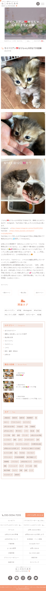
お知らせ (7, 354)
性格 (35, 466)
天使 (38, 431)
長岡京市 (17, 474)
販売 (18, 435)
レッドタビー (7, 439)
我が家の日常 (9, 337)
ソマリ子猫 (7, 435)
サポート (6, 422)
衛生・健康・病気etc (11, 351)
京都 (21, 470)
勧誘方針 (22, 418)
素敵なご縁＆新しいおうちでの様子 (16, 334)
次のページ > (39, 292)
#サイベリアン (10, 310)
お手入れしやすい (8, 431)
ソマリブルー (14, 461)
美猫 (15, 439)
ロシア (21, 466)
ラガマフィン (9, 344)
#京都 (39, 315)
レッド (31, 470)
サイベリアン (4, 284)
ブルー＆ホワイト (8, 444)
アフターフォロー (16, 422)
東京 (13, 435)
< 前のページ (6, 292)
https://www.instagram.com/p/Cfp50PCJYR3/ (27, 228)
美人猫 (32, 431)
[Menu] (42, 3)
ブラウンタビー (8, 457)
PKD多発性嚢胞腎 (19, 457)
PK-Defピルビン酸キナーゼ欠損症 (31, 448)
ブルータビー (30, 453)
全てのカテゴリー (10, 330)
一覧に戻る (23, 292)
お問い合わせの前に (9, 426)
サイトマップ (34, 562)
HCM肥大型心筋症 (36, 444)
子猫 (26, 426)
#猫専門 (21, 315)
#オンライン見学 (10, 315)
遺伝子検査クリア (31, 457)
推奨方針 (14, 418)
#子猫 (19, 310)
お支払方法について (26, 461)
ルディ (20, 439)
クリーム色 (29, 466)
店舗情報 (6, 461)
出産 (26, 470)
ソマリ (7, 348)
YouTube (22, 453)
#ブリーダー (30, 315)
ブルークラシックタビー (22, 444)
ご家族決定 (7, 418)
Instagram (20, 426)
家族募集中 (30, 418)
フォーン (14, 470)
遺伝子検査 (7, 470)
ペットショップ (13, 466)
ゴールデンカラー (29, 439)
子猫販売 (32, 426)
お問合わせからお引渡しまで (11, 448)
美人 (16, 453)
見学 (38, 439)
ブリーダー (25, 435)
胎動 (5, 466)
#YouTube (37, 310)
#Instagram (27, 310)
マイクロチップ (8, 474)
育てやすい (19, 431)
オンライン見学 (8, 453)
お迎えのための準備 (36, 435)
